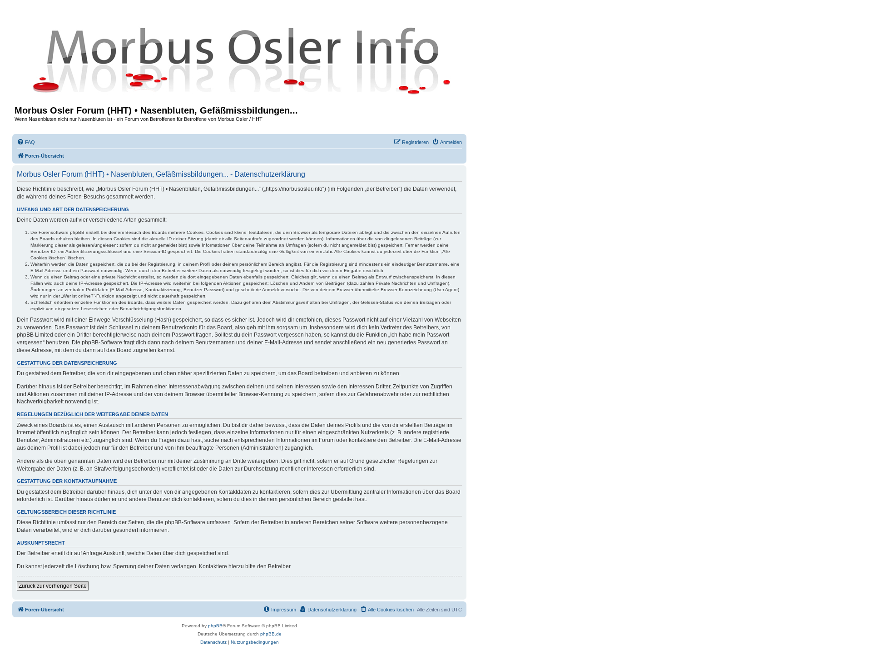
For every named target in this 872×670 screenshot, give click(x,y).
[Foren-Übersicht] (239, 60)
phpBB (215, 625)
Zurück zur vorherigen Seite (53, 586)
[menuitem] (26, 142)
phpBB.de (271, 633)
